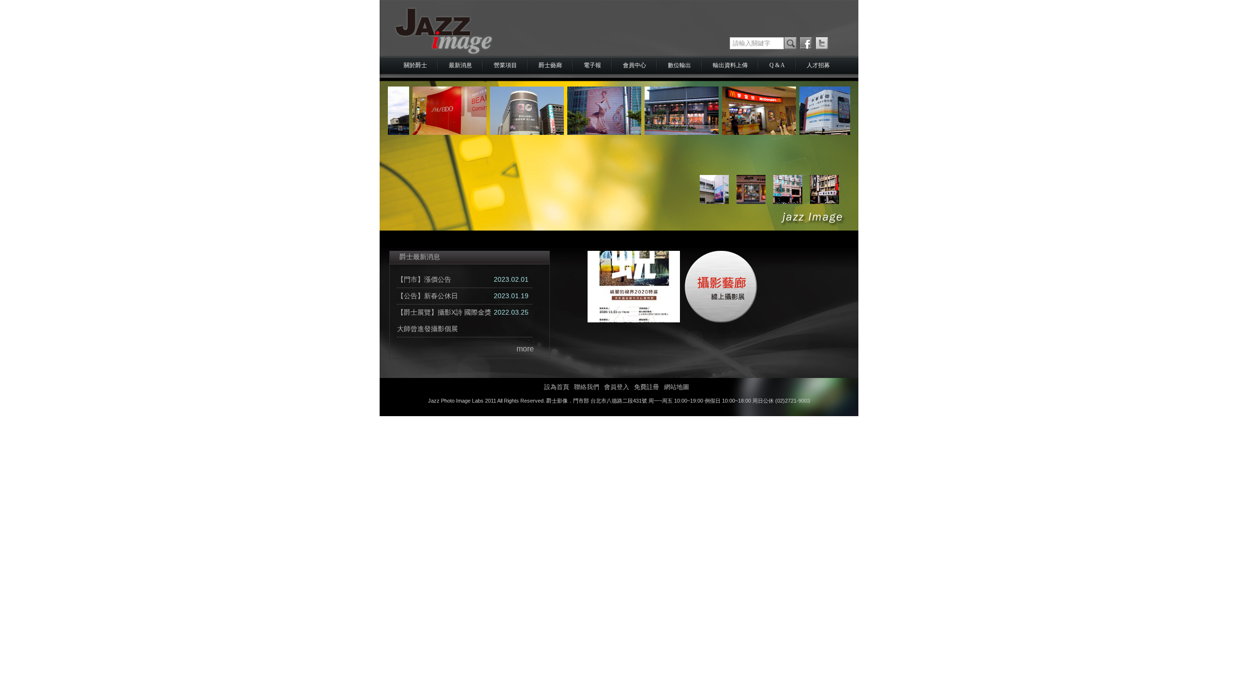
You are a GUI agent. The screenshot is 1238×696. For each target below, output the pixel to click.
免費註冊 (646, 387)
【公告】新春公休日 (427, 296)
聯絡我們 (586, 387)
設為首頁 (556, 387)
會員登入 (616, 387)
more (525, 349)
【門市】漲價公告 (424, 279)
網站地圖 (676, 387)
